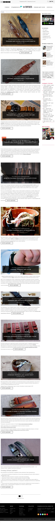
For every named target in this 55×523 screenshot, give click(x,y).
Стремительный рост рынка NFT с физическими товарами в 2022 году (48, 92)
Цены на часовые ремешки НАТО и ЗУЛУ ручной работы (23, 178)
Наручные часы (21, 39)
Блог (11, 513)
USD (2, 1)
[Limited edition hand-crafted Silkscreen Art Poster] (52, 138)
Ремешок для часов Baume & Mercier (21, 300)
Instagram (30, 508)
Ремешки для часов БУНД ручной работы (20, 41)
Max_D (12, 39)
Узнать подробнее (27, 154)
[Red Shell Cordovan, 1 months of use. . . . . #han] (44, 130)
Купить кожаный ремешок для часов (20, 460)
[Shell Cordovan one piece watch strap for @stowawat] (48, 134)
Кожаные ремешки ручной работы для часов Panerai (23, 336)
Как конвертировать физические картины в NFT (48, 96)
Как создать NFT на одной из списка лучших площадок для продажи (48, 115)
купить (12, 238)
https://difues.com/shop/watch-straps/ (8, 427)
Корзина (49, 1)
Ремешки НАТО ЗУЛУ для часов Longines (21, 115)
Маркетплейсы (46, 31)
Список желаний (51, 1)
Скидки (11, 512)
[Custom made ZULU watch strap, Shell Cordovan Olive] (44, 138)
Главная (7, 7)
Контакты (49, 7)
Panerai (34, 344)
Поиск (48, 1)
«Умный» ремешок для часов (20, 269)
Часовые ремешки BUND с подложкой (20, 78)
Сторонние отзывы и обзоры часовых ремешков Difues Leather (27, 411)
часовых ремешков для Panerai (31, 347)
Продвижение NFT (16, 7)
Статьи (44, 39)
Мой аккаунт (53, 1)
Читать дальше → (26, 52)
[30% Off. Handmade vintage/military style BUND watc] (52, 130)
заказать (17, 238)
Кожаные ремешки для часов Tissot (21, 374)
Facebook (30, 509)
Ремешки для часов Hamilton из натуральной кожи (22, 142)
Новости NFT (45, 34)
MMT (13, 277)
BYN (9, 1)
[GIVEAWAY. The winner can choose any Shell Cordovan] (48, 138)
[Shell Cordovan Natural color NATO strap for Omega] (48, 130)
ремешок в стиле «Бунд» (12, 91)
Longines (2, 123)
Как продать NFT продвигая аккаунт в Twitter (47, 100)
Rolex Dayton (19, 49)
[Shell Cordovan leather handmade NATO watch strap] (44, 134)
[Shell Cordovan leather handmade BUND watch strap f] (52, 134)
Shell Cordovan (30, 195)
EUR (7, 1)
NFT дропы (45, 29)
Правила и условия (4, 512)
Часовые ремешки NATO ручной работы (21, 230)
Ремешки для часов (39, 7)
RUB (4, 1)
